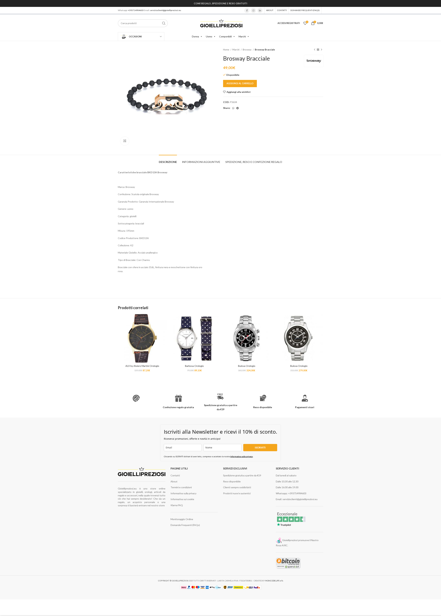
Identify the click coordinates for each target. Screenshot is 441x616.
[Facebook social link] (246, 10)
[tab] (168, 160)
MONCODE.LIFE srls (274, 580)
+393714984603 (135, 10)
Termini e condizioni (181, 487)
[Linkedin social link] (260, 10)
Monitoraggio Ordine (182, 519)
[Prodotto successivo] (321, 49)
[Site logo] (221, 22)
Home (226, 49)
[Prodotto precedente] (314, 49)
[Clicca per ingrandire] (124, 141)
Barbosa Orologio (194, 365)
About (174, 481)
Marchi (242, 36)
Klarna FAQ (177, 505)
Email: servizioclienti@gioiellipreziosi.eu (296, 499)
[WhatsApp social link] (233, 108)
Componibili (225, 36)
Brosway (247, 49)
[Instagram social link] (253, 10)
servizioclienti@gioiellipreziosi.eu (165, 10)
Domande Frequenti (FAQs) (185, 525)
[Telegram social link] (237, 108)
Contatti (175, 475)
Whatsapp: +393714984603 (291, 493)
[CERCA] (164, 23)
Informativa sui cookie (182, 499)
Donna (195, 36)
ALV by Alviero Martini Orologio (142, 365)
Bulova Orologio (246, 365)
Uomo (209, 36)
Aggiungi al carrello (240, 83)
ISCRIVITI (260, 447)
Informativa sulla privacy (241, 456)
